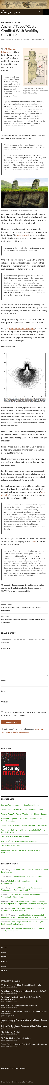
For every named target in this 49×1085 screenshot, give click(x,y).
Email (3, 691)
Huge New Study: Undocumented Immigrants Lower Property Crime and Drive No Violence (23, 916)
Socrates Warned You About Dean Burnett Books (20, 805)
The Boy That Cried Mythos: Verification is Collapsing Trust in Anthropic (20, 895)
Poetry (11, 22)
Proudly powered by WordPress (22, 1082)
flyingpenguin (10, 11)
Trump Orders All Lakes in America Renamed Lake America (24, 825)
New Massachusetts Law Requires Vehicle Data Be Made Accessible (23, 620)
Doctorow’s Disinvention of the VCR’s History (19, 841)
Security (18, 22)
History (4, 22)
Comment (6, 648)
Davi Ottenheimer (23, 39)
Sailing (4, 971)
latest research (23, 235)
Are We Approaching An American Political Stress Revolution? (21, 607)
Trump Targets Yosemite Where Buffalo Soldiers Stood (22, 809)
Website (5, 701)
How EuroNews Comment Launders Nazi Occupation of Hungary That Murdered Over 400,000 (24, 902)
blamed (33, 541)
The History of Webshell (10, 846)
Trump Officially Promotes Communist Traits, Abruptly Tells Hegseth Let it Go (22, 889)
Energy (4, 961)
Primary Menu (46, 12)
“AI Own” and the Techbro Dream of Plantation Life (21, 985)
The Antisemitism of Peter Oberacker (15, 837)
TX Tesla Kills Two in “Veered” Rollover (16, 1038)
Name (3, 680)
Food (3, 966)
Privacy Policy (5, 1082)
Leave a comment (38, 39)
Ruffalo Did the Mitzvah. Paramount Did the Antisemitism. (24, 1026)
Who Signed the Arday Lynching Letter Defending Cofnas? (23, 991)
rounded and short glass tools (22, 328)
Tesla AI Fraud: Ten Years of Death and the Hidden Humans (24, 814)
